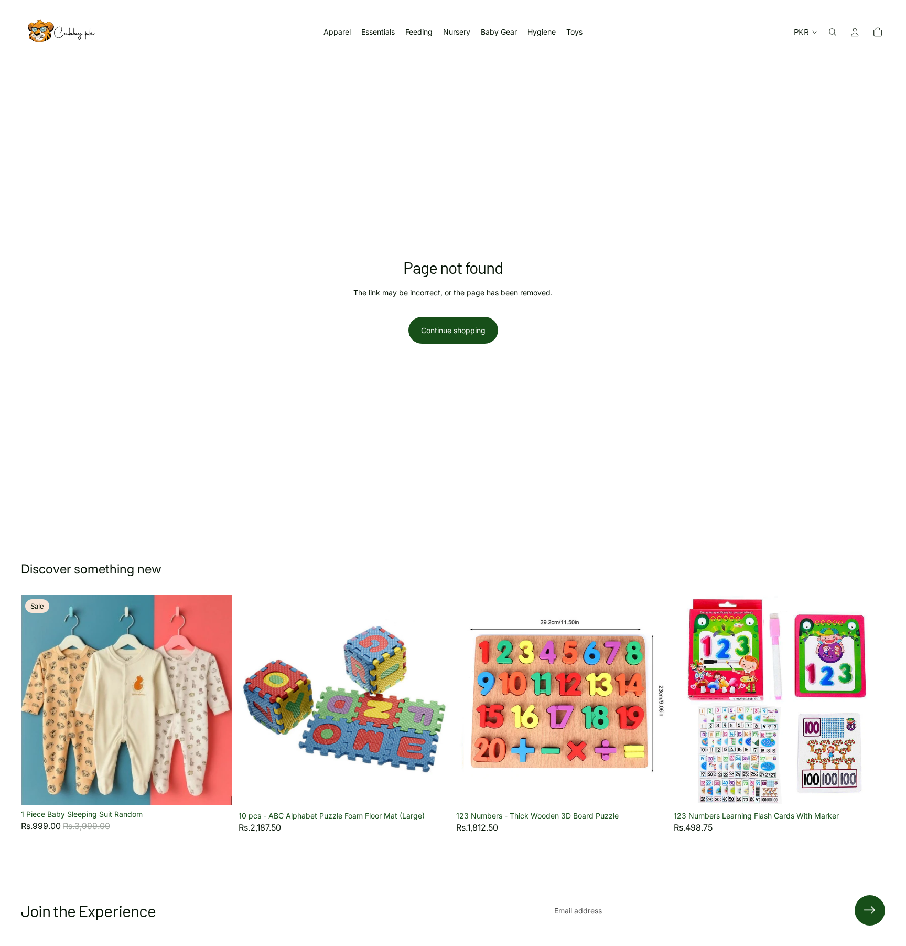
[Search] (832, 32)
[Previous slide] (36, 699)
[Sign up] (870, 910)
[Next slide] (216, 699)
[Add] (433, 790)
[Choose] (216, 789)
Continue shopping (453, 330)
